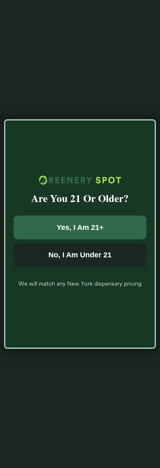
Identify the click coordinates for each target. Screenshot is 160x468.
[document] (80, 234)
